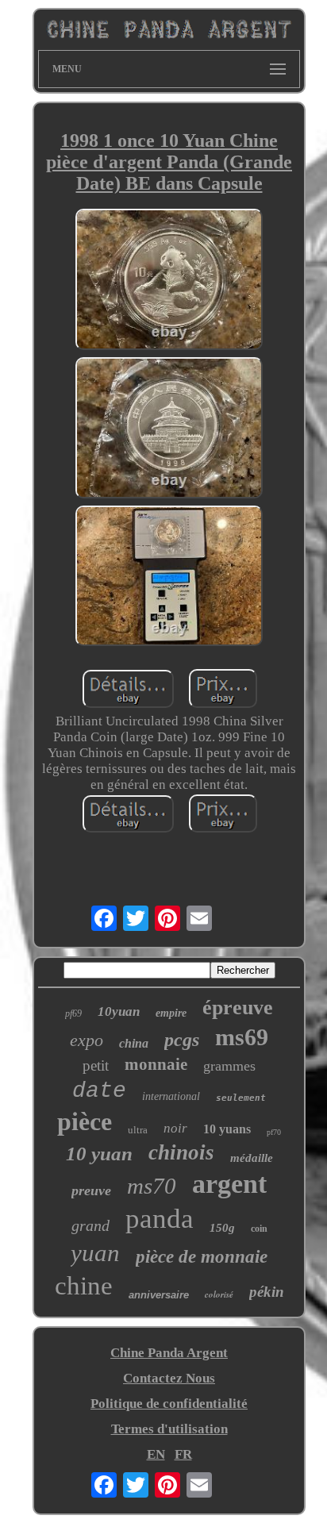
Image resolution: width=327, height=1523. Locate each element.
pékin (266, 1291)
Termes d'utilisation (169, 1428)
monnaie (156, 1064)
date (99, 1091)
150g (222, 1227)
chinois (181, 1152)
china (133, 1043)
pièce (84, 1121)
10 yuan (99, 1153)
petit (96, 1065)
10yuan (119, 1011)
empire (171, 1013)
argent (229, 1183)
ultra (138, 1130)
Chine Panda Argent (169, 1352)
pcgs (181, 1039)
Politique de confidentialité (169, 1403)
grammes (229, 1066)
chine (84, 1285)
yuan (95, 1253)
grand (90, 1225)
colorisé (219, 1294)
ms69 (241, 1037)
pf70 (274, 1132)
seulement (241, 1098)
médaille (251, 1158)
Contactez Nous (169, 1378)
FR (183, 1454)
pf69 (73, 1013)
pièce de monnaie (201, 1257)
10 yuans (227, 1129)
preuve (91, 1190)
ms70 (151, 1185)
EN (156, 1454)
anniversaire (159, 1295)
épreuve (237, 1007)
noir (175, 1128)
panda (159, 1218)
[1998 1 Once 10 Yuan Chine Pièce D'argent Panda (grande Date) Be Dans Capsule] (169, 281)
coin (259, 1228)
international (171, 1096)
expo (86, 1040)
